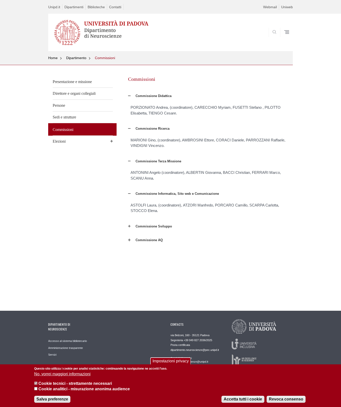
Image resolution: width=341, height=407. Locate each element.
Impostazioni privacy (171, 361)
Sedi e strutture (64, 117)
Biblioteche (96, 7)
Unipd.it (54, 7)
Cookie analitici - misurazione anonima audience (84, 389)
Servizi (52, 354)
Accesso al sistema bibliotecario (67, 340)
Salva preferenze (52, 399)
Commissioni (105, 58)
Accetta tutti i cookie (243, 399)
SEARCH (284, 39)
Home (53, 58)
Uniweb (287, 7)
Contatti (115, 7)
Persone (59, 105)
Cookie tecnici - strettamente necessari (75, 383)
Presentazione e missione (72, 82)
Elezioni (59, 141)
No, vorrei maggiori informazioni (62, 374)
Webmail (270, 7)
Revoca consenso (286, 399)
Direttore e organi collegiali (74, 93)
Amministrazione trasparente (65, 347)
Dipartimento (76, 58)
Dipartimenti (73, 7)
